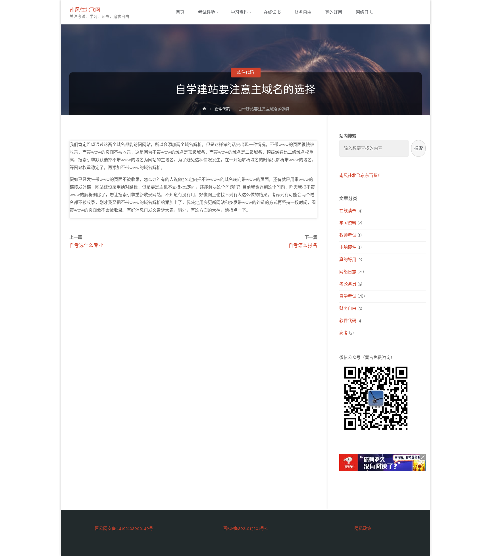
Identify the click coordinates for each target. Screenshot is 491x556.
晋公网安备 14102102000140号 (124, 528)
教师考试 (347, 235)
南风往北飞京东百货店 (360, 175)
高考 (343, 332)
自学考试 (347, 296)
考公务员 (347, 284)
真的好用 (347, 259)
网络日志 (347, 271)
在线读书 (347, 210)
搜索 (418, 148)
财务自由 (347, 308)
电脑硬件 (347, 247)
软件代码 (245, 72)
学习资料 (347, 222)
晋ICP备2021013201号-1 (245, 528)
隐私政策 (362, 528)
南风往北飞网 (85, 9)
